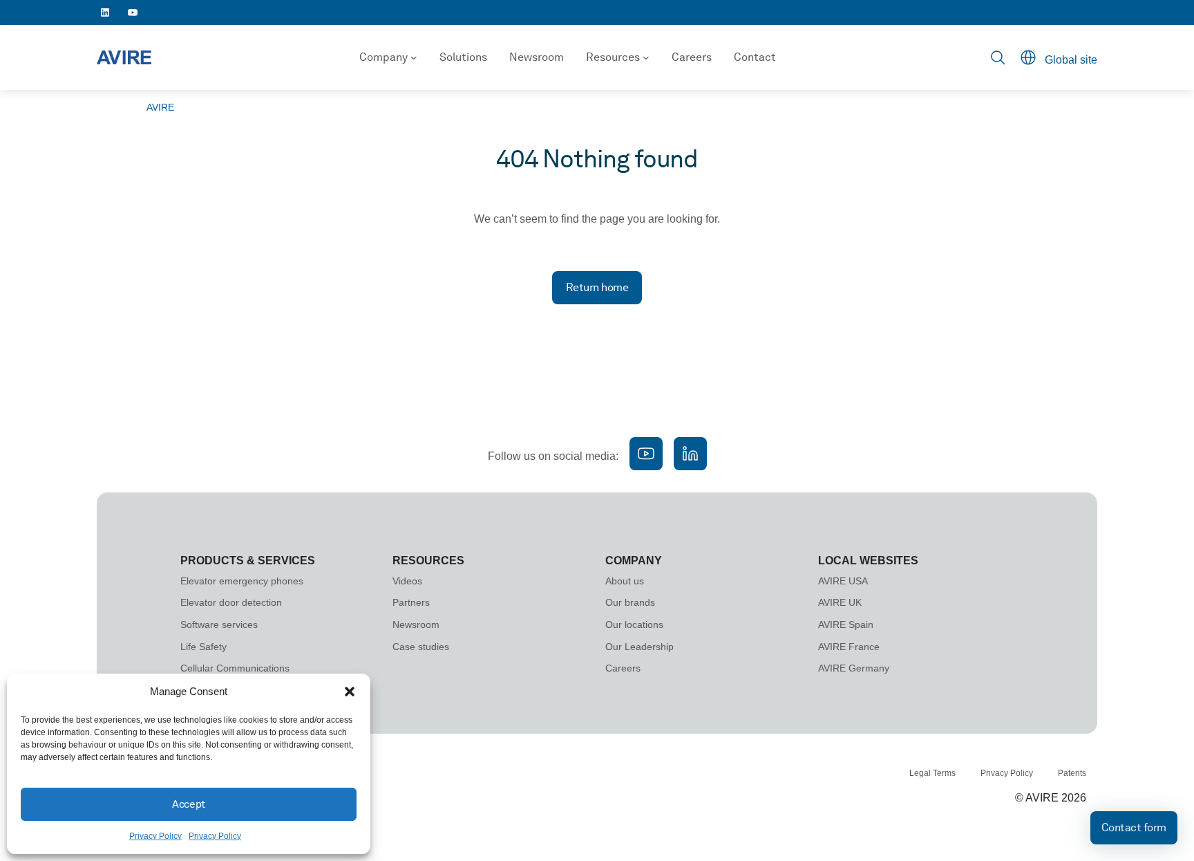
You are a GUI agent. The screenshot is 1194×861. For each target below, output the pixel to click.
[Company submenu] (413, 57)
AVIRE (160, 107)
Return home (597, 287)
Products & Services (247, 560)
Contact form (1133, 827)
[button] (350, 691)
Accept (188, 804)
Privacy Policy (155, 836)
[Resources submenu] (646, 57)
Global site (1071, 60)
